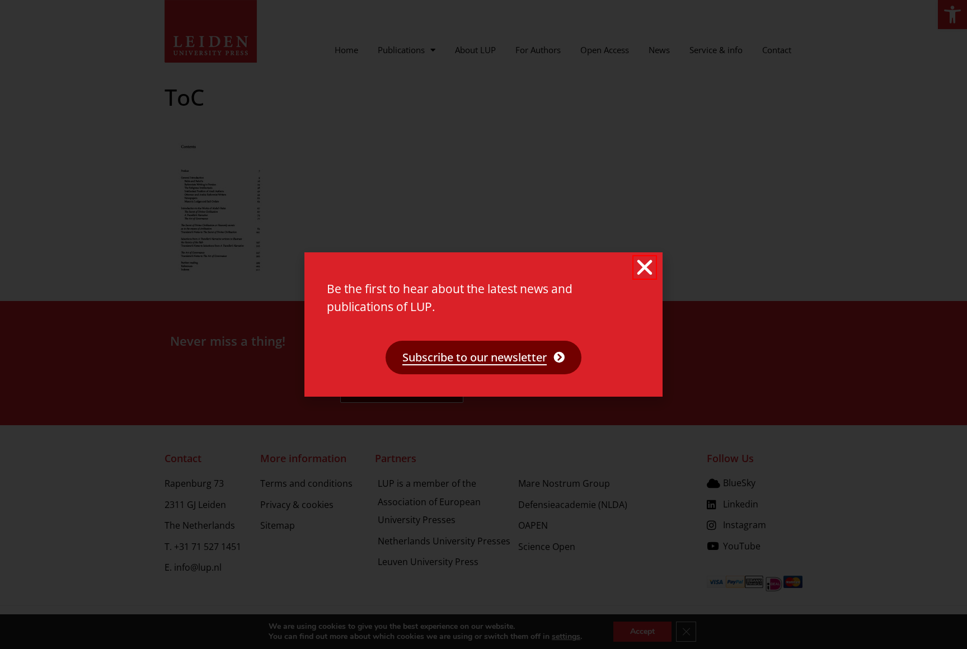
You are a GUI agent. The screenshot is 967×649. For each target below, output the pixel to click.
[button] (644, 267)
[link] (483, 357)
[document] (483, 324)
